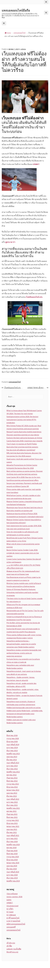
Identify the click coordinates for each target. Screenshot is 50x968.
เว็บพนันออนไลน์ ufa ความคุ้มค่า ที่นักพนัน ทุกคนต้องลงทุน (14, 387)
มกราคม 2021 (12, 838)
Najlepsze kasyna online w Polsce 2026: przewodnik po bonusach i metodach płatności (25, 515)
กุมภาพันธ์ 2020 (13, 872)
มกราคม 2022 (12, 802)
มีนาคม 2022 (12, 796)
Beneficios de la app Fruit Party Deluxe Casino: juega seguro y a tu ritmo (25, 539)
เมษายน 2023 (12, 756)
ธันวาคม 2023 (12, 750)
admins (23, 49)
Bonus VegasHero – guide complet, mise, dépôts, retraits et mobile (23, 691)
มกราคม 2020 (12, 875)
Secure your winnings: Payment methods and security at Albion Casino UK (24, 484)
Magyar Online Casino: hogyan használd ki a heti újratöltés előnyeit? (24, 521)
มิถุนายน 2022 (12, 787)
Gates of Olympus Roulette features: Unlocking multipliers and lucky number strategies (22, 592)
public (9, 900)
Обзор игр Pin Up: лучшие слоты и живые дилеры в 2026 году (23, 606)
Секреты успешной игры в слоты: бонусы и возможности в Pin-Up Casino (24, 618)
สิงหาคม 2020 (12, 853)
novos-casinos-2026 (14, 896)
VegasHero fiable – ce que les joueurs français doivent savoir (24, 697)
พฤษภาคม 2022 (13, 790)
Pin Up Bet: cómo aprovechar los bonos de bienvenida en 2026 (23, 624)
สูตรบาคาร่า (10, 242)
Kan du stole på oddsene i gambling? (21, 450)
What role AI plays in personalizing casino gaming (23, 545)
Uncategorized (12, 906)
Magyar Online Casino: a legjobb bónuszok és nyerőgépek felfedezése (24, 503)
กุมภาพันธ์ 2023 (13, 763)
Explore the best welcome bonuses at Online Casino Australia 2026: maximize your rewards (24, 439)
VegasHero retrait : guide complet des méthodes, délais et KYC (21, 684)
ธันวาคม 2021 (12, 805)
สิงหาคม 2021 (12, 817)
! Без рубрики (12, 893)
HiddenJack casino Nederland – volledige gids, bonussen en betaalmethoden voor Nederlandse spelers (25, 713)
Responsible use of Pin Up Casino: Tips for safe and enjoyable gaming (25, 612)
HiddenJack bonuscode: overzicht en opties (24, 707)
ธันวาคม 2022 (12, 769)
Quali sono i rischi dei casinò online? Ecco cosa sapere (25, 460)
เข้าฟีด (9, 946)
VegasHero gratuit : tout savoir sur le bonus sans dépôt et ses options (24, 672)
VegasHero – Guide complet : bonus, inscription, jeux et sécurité (21, 678)
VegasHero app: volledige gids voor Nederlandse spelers (20, 666)
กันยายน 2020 (12, 850)
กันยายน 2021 (12, 814)
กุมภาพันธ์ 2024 (13, 744)
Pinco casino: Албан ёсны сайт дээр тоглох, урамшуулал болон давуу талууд (24, 636)
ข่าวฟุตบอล (11, 915)
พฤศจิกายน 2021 (13, 808)
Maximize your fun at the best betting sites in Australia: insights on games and (25, 509)
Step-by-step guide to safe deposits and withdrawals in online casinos (22, 533)
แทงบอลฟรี (11, 927)
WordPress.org (12, 952)
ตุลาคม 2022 (12, 775)
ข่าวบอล (10, 912)
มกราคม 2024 (12, 747)
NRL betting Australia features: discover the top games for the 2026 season (24, 454)
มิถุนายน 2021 (12, 823)
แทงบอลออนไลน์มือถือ (16, 10)
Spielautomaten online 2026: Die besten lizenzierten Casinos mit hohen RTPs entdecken (22, 419)
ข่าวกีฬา (10, 909)
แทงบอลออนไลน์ (15, 382)
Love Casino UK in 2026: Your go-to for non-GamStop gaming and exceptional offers (24, 478)
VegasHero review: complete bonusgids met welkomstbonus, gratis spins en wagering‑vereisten (24, 653)
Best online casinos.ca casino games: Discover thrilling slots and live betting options (25, 472)
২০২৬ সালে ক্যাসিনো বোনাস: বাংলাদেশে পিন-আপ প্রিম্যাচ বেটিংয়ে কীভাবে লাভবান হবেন (23, 566)
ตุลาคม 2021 (12, 811)
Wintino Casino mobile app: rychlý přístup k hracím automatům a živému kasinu (24, 584)
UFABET (36, 164)
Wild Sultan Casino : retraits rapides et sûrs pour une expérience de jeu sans (23, 497)
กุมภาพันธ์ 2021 (13, 835)
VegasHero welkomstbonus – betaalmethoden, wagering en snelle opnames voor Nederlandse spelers (21, 644)
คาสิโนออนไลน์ (13, 918)
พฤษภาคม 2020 (13, 863)
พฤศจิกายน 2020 (13, 844)
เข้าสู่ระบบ (11, 943)
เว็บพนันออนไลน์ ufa (34, 297)
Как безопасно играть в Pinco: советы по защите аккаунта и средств (23, 578)
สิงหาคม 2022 (12, 781)
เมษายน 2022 (12, 793)
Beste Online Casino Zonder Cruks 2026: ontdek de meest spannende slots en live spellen (23, 553)
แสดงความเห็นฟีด (14, 949)
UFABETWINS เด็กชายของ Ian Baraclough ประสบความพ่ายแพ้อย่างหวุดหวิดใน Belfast (37, 387)
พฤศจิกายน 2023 (13, 753)
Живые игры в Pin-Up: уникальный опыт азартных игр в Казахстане (23, 572)
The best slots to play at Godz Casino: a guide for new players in (24, 600)
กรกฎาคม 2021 (13, 820)
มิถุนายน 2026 (12, 741)
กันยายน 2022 (12, 778)
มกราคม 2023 (12, 766)
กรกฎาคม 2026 (13, 738)
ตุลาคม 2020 (12, 847)
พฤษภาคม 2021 (13, 826)
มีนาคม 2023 (12, 759)
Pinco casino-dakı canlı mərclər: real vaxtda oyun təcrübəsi (24, 491)
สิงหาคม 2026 (12, 735)
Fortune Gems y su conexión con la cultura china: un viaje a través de (23, 660)
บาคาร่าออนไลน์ (13, 921)
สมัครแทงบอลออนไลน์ (16, 924)
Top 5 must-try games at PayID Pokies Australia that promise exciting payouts (22, 445)
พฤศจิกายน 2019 (13, 881)
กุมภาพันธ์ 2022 (13, 799)
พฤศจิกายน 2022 (13, 772)
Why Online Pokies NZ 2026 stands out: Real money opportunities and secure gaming (24, 427)
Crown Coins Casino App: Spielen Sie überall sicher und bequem (24, 560)
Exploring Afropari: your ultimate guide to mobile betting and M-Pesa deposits (23, 630)
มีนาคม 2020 (12, 869)
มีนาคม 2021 (12, 832)
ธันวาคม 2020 (12, 841)
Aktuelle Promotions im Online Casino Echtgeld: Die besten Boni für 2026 (22, 466)
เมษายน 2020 (12, 866)
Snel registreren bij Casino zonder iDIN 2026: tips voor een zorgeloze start (24, 527)
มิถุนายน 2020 (12, 860)
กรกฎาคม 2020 (13, 856)
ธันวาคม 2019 (12, 878)
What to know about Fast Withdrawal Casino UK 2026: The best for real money (24, 412)
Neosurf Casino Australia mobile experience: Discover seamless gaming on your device (24, 433)
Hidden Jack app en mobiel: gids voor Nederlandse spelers (21, 721)
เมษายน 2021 (12, 829)
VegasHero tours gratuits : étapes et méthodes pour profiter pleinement (21, 703)
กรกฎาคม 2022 (13, 784)
